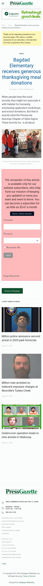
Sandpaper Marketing (26, 582)
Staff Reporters (28, 89)
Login (4, 563)
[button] (3, 3)
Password (8, 233)
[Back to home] (21, 3)
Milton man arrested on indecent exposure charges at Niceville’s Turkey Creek (20, 386)
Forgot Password (11, 275)
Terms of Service (29, 576)
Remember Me (13, 247)
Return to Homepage (12, 291)
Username (8, 219)
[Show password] (37, 240)
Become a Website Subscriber (22, 214)
